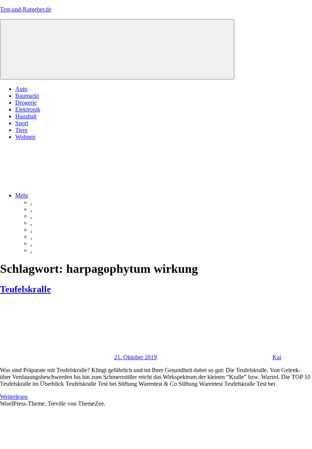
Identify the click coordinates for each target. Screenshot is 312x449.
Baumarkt (27, 95)
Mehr (21, 195)
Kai (276, 357)
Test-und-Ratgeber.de (25, 9)
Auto (21, 89)
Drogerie (26, 102)
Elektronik (27, 109)
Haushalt (26, 116)
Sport (21, 123)
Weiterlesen (14, 396)
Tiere (21, 130)
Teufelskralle (25, 289)
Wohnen (25, 137)
